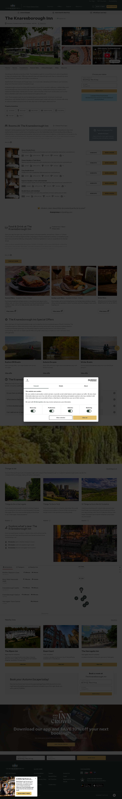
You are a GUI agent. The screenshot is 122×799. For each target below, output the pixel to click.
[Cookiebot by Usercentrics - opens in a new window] (89, 380)
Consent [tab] (36, 386)
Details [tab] (61, 386)
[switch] (51, 411)
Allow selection (60, 417)
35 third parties (38, 402)
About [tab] (86, 386)
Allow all (84, 417)
